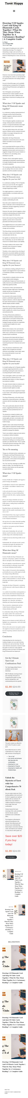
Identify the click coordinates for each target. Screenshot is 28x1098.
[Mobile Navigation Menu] (14, 11)
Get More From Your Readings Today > (14, 693)
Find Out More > (11, 857)
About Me (7, 1089)
